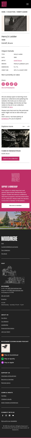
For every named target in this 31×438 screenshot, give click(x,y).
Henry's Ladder (22, 12)
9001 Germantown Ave (16, 290)
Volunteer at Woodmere (8, 376)
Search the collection (10, 159)
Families (3, 396)
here (11, 107)
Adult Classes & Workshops (9, 402)
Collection (11, 12)
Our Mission (4, 321)
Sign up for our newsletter (9, 421)
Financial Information (7, 328)
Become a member (15, 205)
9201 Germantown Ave (14, 288)
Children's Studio (6, 399)
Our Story (4, 318)
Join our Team (5, 332)
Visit (2, 243)
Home (3, 12)
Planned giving (5, 383)
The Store (4, 253)
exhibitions (5, 119)
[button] (27, 4)
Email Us (3, 299)
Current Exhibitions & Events (9, 247)
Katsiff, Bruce (7, 43)
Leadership (4, 325)
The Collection (5, 250)
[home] (13, 4)
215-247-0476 (5, 296)
